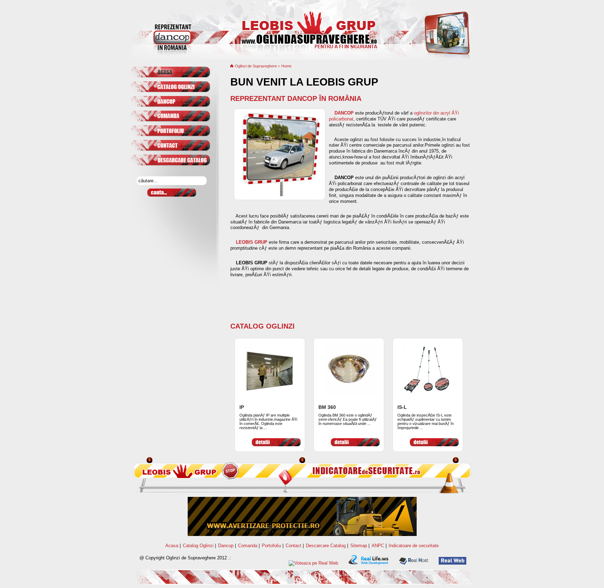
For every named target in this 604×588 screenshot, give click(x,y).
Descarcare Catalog (326, 545)
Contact (293, 545)
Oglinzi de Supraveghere (256, 66)
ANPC (378, 545)
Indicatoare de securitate (414, 545)
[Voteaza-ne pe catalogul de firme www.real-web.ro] (313, 563)
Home (286, 66)
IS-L (402, 407)
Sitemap (358, 545)
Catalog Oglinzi (262, 326)
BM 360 (327, 407)
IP (241, 407)
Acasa (171, 545)
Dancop (225, 545)
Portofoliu (271, 545)
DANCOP (344, 113)
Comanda (247, 545)
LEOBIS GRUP (251, 242)
